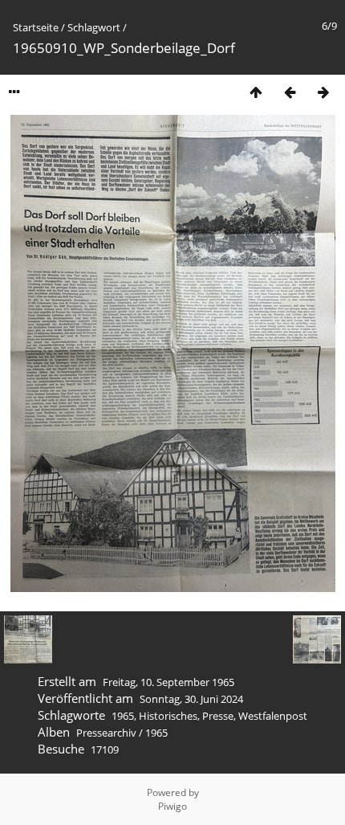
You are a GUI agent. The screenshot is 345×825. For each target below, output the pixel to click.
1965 (123, 716)
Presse (217, 716)
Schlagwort (93, 27)
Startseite (36, 27)
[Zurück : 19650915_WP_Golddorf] (289, 92)
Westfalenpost (272, 716)
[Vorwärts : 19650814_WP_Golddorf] (323, 92)
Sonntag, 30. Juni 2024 (191, 699)
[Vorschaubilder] (256, 92)
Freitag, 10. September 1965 (168, 682)
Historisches (168, 716)
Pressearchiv (106, 732)
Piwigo (172, 806)
